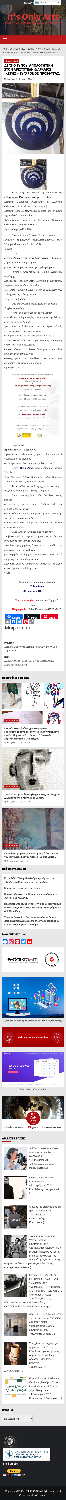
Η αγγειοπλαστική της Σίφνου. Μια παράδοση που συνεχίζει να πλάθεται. (30, 896)
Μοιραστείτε (18, 627)
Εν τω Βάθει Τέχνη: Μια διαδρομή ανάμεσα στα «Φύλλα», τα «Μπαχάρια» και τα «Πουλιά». (29, 880)
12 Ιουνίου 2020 (24, 802)
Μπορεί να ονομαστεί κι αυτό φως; (22, 888)
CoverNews (25, 1495)
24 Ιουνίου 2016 (25, 79)
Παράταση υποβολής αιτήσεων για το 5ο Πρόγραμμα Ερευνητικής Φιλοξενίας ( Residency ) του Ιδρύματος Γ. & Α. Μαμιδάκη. (33, 907)
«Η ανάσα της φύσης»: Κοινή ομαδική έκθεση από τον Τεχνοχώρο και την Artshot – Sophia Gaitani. (31, 855)
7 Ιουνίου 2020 (24, 861)
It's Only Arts (33, 16)
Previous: (30, 646)
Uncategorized (12, 61)
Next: (29, 660)
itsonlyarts (11, 79)
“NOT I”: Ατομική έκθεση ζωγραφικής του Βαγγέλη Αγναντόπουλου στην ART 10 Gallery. (32, 796)
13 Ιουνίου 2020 (24, 742)
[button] (5, 39)
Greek (42, 2)
